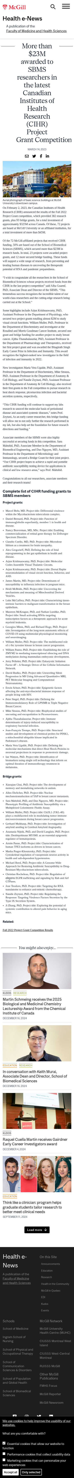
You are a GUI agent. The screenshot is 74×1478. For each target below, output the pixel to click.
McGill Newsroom (51, 1402)
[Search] (52, 7)
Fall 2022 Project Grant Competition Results (28, 930)
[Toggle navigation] (66, 6)
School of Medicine (15, 1328)
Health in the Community (55, 1283)
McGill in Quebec (51, 1290)
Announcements (50, 1263)
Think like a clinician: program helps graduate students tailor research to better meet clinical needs (32, 1207)
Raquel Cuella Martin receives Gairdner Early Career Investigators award (35, 1141)
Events (45, 1310)
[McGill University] (16, 7)
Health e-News (22, 18)
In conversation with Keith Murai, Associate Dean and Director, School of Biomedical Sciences (35, 1076)
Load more (34, 1229)
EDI (43, 1297)
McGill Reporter (50, 1394)
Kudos (7, 993)
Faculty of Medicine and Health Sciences (36, 31)
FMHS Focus (48, 1386)
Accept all (10, 1472)
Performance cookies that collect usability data (38, 1454)
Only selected (31, 1472)
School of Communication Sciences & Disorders (17, 1366)
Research (20, 993)
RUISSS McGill (50, 1366)
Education (10, 1065)
